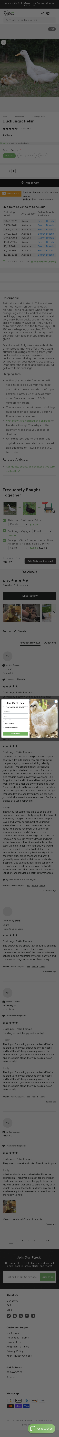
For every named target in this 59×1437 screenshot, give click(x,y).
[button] (41, 1428)
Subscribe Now (15, 733)
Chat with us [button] (45, 1429)
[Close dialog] (55, 701)
